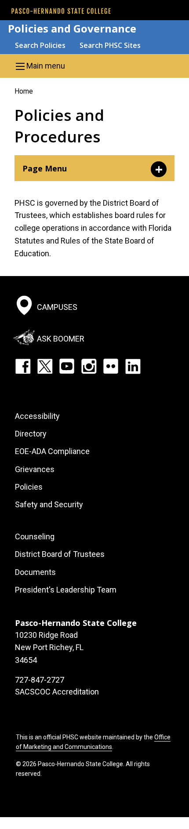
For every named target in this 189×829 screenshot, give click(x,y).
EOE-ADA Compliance (52, 451)
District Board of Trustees (60, 554)
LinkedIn (133, 366)
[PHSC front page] (61, 11)
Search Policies (40, 45)
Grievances (35, 469)
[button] (94, 66)
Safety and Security (49, 504)
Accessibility (37, 416)
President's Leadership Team (65, 589)
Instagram (89, 366)
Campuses (57, 307)
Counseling (35, 536)
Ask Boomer (60, 338)
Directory (31, 433)
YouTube (67, 366)
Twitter (45, 366)
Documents (35, 572)
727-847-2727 (39, 679)
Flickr (111, 366)
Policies (29, 486)
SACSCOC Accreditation (57, 691)
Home (24, 91)
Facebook (23, 366)
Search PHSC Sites (110, 45)
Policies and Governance (72, 28)
